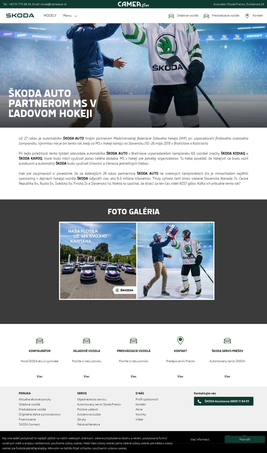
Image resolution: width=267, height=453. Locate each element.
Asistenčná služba (89, 414)
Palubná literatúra (88, 424)
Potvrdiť (244, 439)
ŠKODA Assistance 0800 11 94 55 (227, 401)
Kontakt (257, 15)
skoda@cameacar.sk (53, 4)
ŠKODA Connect (29, 424)
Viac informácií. (200, 439)
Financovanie (27, 419)
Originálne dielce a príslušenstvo (39, 414)
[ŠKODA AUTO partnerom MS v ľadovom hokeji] (98, 261)
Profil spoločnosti (147, 399)
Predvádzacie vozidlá (225, 15)
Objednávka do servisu (91, 399)
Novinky (141, 414)
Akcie (139, 409)
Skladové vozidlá (187, 15)
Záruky (81, 419)
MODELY (50, 16)
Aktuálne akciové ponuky (35, 399)
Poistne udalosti (87, 409)
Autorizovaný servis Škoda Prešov (99, 404)
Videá (139, 419)
